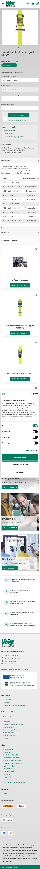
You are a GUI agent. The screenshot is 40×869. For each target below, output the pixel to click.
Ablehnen (20, 472)
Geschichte (6, 722)
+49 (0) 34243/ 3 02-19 (12, 658)
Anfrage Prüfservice (20, 280)
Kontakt (5, 738)
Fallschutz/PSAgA (9, 769)
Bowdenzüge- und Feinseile (12, 760)
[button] (18, 47)
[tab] (20, 160)
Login (5, 794)
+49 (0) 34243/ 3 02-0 (12, 655)
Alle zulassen (20, 457)
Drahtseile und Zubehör (11, 755)
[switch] (35, 431)
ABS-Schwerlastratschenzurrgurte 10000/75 (20, 327)
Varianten (4, 228)
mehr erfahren (9, 487)
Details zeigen (29, 450)
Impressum (7, 702)
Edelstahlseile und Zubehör (12, 758)
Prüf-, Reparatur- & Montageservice (14, 783)
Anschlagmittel (8, 749)
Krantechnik (7, 777)
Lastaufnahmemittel (10, 780)
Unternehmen (7, 716)
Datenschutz (7, 699)
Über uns (6, 719)
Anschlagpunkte (8, 752)
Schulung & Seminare (10, 735)
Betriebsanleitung (9, 65)
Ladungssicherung (9, 771)
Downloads (5, 232)
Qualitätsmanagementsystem (13, 724)
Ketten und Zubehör (9, 766)
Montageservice (8, 733)
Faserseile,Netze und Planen (12, 763)
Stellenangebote (8, 727)
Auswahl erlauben (20, 465)
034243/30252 (8, 133)
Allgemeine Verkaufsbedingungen (14, 705)
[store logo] (10, 4)
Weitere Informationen (19, 285)
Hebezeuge (6, 774)
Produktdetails (6, 160)
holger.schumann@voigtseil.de (14, 137)
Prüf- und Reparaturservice (12, 730)
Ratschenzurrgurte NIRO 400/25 (20, 373)
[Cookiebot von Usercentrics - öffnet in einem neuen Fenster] (30, 394)
